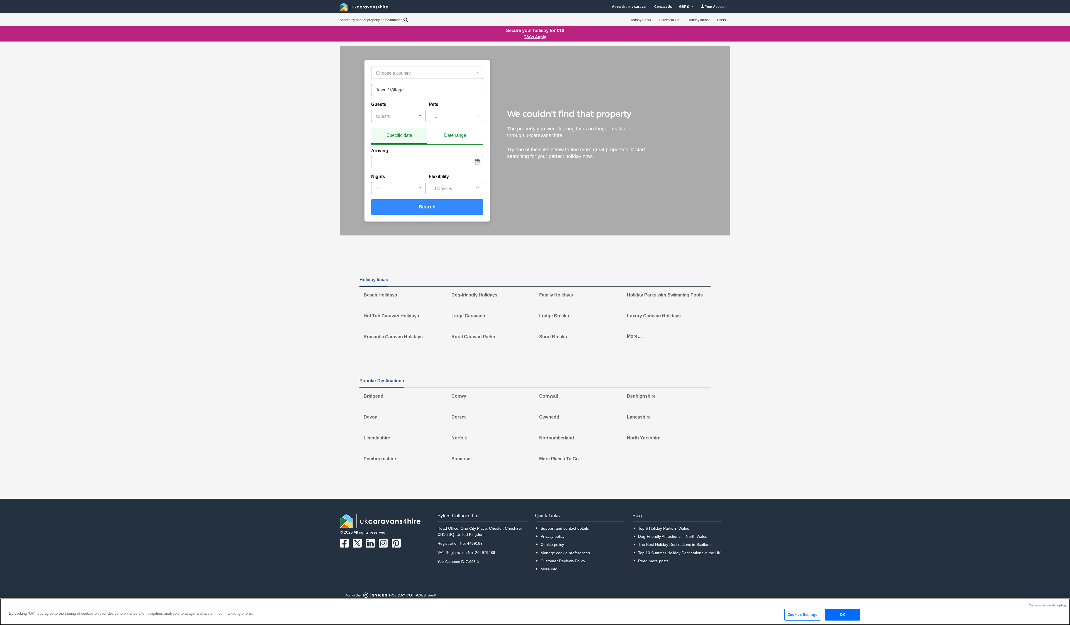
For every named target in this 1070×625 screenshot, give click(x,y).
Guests (378, 104)
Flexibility (439, 176)
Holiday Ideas (698, 20)
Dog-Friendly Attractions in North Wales (672, 536)
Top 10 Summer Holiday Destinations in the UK (679, 553)
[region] (535, 611)
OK (842, 614)
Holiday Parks (640, 20)
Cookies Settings (802, 614)
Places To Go (669, 20)
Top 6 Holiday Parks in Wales (663, 528)
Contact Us (663, 7)
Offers (721, 20)
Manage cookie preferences (565, 553)
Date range (455, 135)
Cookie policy (552, 544)
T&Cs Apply (535, 37)
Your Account (715, 7)
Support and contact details (565, 528)
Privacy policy (553, 536)
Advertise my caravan (629, 7)
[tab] (399, 136)
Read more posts (653, 561)
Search (427, 207)
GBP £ (684, 7)
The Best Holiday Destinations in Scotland (675, 544)
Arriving (379, 150)
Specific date (399, 135)
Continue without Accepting (1047, 605)
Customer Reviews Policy (563, 561)
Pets (433, 104)
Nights (378, 176)
